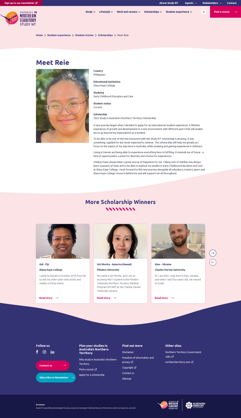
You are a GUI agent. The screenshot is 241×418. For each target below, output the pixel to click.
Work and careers (127, 11)
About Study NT (168, 3)
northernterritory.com (177, 362)
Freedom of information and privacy (138, 360)
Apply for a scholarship (91, 374)
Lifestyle (104, 11)
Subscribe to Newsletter (53, 377)
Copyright (127, 367)
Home (39, 35)
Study (89, 11)
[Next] (212, 253)
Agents (189, 3)
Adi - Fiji (44, 264)
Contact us (45, 365)
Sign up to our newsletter (19, 3)
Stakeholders (210, 3)
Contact (232, 3)
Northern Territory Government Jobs (183, 354)
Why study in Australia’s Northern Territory (98, 361)
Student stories (84, 35)
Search (204, 11)
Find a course (222, 11)
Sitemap (126, 378)
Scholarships (151, 11)
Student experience (177, 11)
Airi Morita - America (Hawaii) (114, 264)
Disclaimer (128, 352)
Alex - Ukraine (163, 264)
